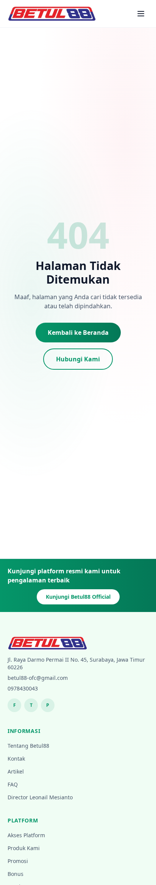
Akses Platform (26, 835)
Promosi (18, 861)
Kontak (16, 758)
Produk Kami (24, 848)
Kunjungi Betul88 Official (78, 596)
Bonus (15, 873)
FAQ (13, 784)
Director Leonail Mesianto (40, 797)
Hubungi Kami (78, 359)
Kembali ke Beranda (78, 332)
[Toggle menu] (140, 13)
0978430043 (23, 688)
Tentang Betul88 (28, 745)
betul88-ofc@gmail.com (38, 677)
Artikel (16, 771)
